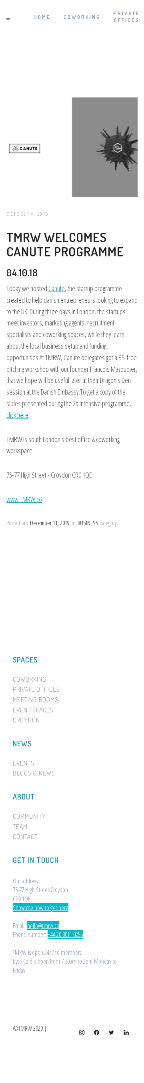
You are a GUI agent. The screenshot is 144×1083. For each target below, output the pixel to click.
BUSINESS (88, 523)
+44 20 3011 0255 (65, 934)
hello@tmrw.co (43, 925)
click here (17, 415)
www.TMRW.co (24, 499)
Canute (56, 288)
